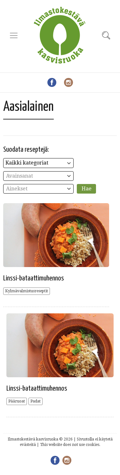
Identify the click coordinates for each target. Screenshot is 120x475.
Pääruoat (16, 401)
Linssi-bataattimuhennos (33, 278)
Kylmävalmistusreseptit (26, 291)
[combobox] (38, 163)
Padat (35, 401)
